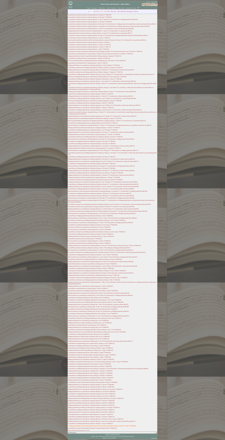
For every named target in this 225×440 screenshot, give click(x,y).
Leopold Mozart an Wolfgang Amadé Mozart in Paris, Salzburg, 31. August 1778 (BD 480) (89, 364)
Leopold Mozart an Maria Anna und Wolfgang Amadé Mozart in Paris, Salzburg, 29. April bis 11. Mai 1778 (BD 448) (95, 302)
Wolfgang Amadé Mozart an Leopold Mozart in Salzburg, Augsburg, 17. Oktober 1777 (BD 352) (91, 107)
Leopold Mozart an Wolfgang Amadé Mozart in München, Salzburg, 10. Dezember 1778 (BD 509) (91, 403)
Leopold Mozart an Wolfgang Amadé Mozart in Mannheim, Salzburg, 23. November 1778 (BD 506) (91, 396)
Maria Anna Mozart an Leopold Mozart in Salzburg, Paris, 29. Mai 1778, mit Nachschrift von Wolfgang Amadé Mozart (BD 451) (98, 311)
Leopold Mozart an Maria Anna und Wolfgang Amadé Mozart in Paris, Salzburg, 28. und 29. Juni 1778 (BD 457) (94, 318)
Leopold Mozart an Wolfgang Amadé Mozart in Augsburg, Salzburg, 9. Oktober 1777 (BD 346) (90, 94)
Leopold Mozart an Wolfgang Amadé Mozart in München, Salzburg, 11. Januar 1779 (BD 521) (90, 423)
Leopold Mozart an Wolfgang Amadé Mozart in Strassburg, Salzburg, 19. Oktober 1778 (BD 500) (91, 387)
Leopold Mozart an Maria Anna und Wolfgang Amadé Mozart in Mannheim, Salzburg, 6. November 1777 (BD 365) (95, 136)
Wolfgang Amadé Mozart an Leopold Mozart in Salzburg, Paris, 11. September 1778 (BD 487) (90, 371)
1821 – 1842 (117, 11)
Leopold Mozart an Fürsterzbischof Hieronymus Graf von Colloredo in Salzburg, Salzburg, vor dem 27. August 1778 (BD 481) (98, 361)
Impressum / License (131, 8)
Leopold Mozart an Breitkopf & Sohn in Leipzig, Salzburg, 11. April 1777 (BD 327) (88, 63)
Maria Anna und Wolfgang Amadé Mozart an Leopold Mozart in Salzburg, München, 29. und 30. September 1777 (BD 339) (97, 76)
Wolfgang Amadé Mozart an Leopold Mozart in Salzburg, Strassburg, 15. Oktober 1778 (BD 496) (91, 384)
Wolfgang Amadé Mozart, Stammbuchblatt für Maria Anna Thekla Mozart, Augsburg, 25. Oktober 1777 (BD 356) (94, 118)
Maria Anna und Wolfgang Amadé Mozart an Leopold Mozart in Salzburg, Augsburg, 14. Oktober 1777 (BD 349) (94, 100)
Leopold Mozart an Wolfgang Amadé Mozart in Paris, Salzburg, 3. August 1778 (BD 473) (89, 345)
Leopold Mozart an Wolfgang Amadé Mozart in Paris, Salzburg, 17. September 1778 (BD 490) (90, 373)
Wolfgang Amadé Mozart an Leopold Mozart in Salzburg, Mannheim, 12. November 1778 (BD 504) (91, 391)
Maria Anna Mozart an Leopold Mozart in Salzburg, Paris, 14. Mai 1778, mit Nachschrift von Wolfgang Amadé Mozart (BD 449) (98, 306)
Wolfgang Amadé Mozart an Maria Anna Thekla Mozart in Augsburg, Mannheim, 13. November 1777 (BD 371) (94, 148)
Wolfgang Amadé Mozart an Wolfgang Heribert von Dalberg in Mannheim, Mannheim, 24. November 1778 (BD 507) (95, 398)
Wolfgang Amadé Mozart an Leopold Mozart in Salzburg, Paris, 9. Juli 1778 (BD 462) (88, 327)
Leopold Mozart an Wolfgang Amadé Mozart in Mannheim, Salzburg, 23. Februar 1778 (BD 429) (91, 268)
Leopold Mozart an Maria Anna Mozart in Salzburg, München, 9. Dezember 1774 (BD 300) (89, 15)
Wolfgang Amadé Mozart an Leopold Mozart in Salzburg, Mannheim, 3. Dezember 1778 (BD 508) (91, 400)
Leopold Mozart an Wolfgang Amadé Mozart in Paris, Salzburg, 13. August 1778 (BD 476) (89, 352)
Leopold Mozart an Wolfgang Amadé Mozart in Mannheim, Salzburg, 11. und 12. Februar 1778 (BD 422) (93, 254)
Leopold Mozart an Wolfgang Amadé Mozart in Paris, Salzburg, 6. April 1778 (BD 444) (88, 297)
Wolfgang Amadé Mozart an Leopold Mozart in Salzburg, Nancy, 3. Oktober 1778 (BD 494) (89, 380)
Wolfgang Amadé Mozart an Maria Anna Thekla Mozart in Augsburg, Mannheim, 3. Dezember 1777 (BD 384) (94, 177)
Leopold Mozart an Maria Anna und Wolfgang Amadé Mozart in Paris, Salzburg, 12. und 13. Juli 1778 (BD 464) (94, 329)
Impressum (154, 438)
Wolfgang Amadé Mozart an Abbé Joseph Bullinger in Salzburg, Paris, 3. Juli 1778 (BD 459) (90, 322)
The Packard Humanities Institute (126, 436)
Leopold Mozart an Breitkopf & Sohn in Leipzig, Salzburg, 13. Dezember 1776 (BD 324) (89, 58)
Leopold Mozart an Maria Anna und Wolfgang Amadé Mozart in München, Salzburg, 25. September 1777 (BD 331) (95, 67)
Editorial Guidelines (111, 8)
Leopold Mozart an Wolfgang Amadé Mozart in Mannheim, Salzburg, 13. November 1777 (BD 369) (91, 143)
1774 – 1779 (103, 11)
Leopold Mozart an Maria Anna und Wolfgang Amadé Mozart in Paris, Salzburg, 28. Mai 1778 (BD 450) (92, 309)
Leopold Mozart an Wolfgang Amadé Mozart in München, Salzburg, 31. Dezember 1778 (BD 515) (91, 416)
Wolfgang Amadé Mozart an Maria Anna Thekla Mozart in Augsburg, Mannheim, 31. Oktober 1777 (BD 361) (94, 127)
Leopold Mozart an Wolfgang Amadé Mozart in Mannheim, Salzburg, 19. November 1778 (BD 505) (91, 393)
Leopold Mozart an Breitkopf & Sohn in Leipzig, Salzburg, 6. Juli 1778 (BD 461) (87, 325)
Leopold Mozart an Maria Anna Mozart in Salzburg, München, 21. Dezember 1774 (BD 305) (90, 21)
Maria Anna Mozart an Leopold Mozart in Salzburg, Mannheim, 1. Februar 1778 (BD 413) (89, 241)
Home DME (154, 2)
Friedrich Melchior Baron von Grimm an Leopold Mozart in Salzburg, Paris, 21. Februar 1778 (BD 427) (92, 263)
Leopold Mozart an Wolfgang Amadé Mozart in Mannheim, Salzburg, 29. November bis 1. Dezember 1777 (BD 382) (95, 172)
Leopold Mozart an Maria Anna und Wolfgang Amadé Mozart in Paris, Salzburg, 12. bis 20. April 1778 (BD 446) (94, 300)
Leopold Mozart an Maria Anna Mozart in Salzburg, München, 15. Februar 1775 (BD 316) (89, 44)
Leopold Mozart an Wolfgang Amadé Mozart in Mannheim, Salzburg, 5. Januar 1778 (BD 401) (90, 215)
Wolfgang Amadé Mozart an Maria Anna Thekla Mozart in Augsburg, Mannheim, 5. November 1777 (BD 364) (94, 134)
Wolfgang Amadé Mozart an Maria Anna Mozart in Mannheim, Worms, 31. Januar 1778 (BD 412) (91, 236)
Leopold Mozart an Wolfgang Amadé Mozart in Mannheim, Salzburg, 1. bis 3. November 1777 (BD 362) (92, 130)
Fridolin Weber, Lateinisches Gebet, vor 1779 (78, 430)
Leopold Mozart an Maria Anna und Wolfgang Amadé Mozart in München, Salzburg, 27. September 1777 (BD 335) (95, 72)
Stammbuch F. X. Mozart (132, 11)
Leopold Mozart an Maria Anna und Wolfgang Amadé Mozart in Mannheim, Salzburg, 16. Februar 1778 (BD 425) (95, 259)
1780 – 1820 (110, 11)
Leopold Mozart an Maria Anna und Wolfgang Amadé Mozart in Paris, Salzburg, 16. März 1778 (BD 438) (93, 290)
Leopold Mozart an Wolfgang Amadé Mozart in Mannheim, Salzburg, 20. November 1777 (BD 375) (91, 156)
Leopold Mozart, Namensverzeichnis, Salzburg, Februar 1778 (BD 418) (85, 238)
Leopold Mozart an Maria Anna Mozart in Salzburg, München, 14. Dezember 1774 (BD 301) (90, 17)
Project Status (102, 8)
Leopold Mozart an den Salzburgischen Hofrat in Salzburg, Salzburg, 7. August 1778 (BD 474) (90, 348)
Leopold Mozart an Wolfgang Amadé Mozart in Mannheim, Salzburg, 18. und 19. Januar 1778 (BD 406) (92, 225)
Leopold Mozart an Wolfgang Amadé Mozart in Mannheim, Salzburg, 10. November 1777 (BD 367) (91, 141)
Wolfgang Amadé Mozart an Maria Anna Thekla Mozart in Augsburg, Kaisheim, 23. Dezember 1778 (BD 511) (94, 407)
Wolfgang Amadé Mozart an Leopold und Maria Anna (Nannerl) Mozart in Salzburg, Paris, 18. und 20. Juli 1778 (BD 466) (97, 332)
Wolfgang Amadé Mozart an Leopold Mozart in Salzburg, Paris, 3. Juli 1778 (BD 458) (88, 320)
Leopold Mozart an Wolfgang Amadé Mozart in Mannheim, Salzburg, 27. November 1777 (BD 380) (91, 168)
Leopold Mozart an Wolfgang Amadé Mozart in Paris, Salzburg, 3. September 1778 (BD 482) (90, 366)
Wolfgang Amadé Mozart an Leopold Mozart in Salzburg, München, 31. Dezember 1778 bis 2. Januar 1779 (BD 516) (95, 419)
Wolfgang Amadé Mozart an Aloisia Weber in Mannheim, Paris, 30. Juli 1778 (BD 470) (88, 338)
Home (88, 8)
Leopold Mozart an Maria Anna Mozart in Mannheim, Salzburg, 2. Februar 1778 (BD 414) (89, 243)
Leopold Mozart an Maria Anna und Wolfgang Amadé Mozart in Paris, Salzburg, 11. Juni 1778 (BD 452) (92, 313)
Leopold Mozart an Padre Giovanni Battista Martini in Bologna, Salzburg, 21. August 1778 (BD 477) (92, 354)
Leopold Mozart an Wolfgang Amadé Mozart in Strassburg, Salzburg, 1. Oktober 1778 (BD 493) (90, 377)
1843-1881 (123, 11)
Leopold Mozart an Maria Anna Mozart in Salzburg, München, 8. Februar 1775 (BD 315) (89, 42)
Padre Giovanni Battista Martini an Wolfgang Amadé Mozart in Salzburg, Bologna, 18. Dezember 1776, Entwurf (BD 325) (97, 60)
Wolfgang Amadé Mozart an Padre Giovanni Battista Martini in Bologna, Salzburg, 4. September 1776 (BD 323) (94, 56)
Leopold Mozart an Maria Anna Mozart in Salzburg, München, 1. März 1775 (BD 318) (88, 49)
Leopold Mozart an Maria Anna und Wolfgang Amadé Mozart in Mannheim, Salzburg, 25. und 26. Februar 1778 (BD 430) (97, 270)
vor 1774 (96, 11)
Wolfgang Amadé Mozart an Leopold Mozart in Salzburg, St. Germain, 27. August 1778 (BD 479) (91, 359)
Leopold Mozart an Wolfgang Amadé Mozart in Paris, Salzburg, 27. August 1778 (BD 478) (89, 357)
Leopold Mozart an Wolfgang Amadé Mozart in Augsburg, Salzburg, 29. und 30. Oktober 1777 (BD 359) (92, 123)
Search (89, 11)
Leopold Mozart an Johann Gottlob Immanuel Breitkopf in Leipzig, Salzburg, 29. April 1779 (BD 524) (92, 428)
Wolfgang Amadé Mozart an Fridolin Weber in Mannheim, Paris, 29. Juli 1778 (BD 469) (89, 336)
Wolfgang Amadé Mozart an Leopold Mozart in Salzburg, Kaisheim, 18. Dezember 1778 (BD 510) (91, 405)
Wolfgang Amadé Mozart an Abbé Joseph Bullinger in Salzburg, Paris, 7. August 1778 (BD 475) (90, 350)
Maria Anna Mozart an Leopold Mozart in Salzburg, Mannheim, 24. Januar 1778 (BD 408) (89, 229)
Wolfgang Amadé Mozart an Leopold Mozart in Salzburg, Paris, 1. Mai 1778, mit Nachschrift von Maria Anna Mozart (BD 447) (98, 304)
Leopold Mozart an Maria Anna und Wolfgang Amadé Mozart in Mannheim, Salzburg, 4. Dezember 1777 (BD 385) (95, 179)
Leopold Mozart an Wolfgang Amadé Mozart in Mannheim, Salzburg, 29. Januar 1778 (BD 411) (90, 234)
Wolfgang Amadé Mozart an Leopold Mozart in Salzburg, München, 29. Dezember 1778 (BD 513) (91, 412)
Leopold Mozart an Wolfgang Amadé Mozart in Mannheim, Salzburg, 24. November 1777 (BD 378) (91, 163)
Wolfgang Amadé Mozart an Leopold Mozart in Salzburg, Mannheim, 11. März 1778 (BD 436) (90, 286)
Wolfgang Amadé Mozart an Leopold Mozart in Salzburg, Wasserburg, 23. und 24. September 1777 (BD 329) (93, 65)
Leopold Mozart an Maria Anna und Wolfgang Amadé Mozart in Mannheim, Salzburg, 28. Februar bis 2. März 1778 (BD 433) (97, 277)
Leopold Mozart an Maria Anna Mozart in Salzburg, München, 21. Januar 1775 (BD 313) (89, 37)
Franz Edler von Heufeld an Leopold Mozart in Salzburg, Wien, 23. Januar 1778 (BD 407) (89, 227)
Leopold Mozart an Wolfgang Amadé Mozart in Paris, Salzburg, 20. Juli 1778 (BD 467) (88, 334)
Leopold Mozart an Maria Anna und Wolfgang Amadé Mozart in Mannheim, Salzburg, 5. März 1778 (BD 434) (94, 280)
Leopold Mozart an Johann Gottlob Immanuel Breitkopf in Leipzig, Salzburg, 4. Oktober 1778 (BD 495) (92, 382)
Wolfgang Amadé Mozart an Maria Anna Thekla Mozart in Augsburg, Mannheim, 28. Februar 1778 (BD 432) (93, 275)
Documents (94, 8)
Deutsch (148, 2)
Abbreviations (121, 8)
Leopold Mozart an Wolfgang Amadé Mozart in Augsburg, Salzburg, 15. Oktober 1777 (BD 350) (91, 103)
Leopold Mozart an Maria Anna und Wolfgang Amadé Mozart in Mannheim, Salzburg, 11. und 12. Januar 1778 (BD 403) (96, 220)
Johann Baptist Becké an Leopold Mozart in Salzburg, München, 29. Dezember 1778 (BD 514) (90, 414)
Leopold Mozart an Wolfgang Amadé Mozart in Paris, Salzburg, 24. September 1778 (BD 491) (90, 375)
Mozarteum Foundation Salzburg (107, 436)
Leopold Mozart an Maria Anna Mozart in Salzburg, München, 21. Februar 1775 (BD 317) (89, 47)
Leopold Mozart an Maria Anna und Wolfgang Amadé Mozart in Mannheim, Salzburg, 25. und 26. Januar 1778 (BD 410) (96, 231)
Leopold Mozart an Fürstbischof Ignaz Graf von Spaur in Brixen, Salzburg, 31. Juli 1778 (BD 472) (91, 343)
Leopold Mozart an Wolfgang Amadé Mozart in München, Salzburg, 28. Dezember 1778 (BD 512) (91, 409)
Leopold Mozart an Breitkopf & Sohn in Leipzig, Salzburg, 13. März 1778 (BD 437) (88, 288)
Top (156, 432)
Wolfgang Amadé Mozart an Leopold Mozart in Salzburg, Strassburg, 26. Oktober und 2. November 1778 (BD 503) (95, 389)
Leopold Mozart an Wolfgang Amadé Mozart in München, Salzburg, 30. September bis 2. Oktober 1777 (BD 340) (95, 79)
